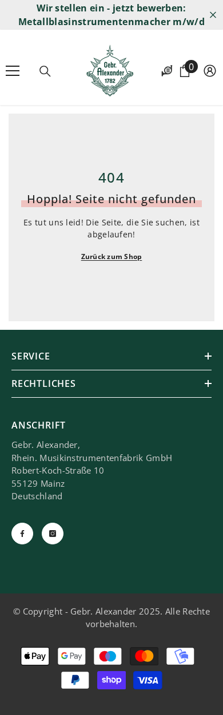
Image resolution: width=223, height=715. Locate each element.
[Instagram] (52, 533)
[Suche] (45, 71)
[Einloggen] (209, 70)
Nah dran (213, 15)
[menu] (12, 71)
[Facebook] (22, 533)
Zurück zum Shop (111, 256)
